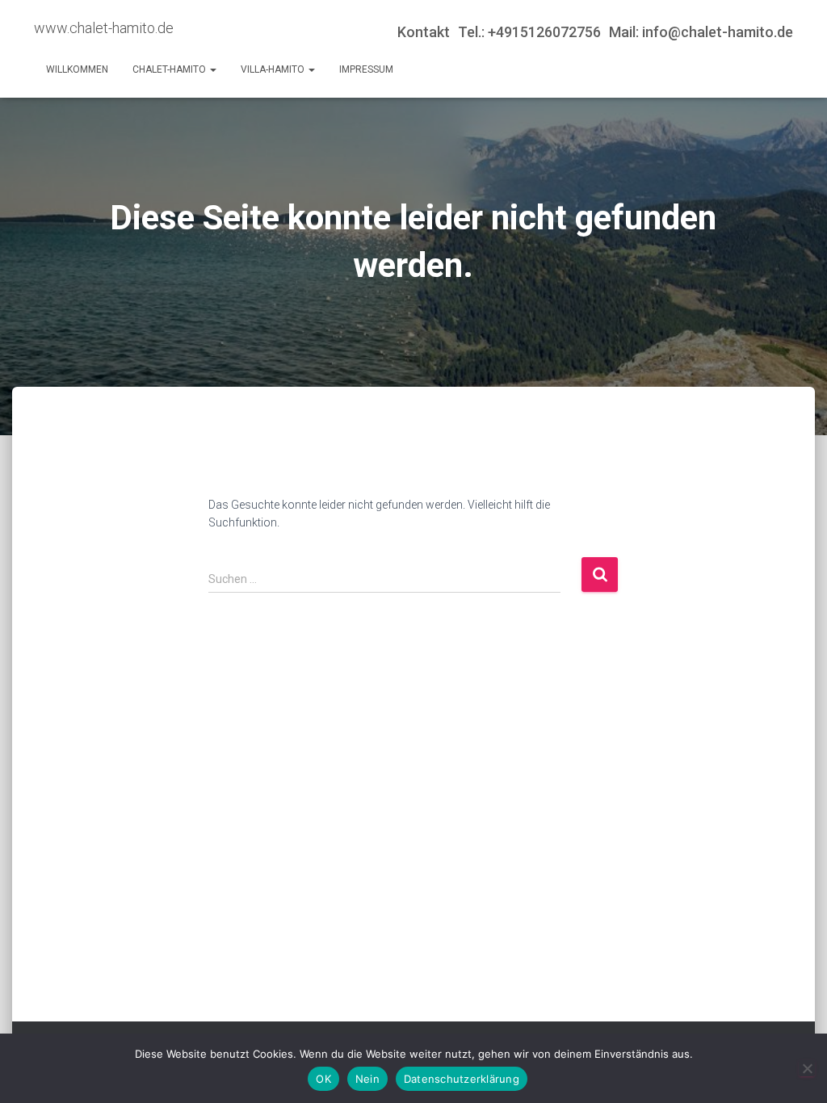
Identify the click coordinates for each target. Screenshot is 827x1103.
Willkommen (77, 69)
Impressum (366, 69)
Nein (367, 1078)
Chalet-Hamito (170, 69)
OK (323, 1078)
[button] (212, 69)
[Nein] (807, 1068)
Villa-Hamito (274, 69)
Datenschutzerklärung (461, 1078)
